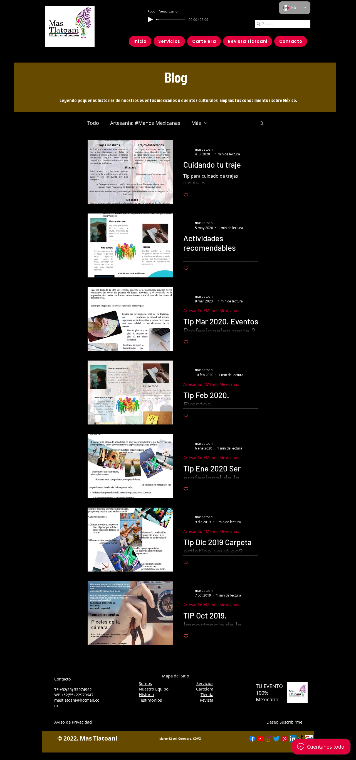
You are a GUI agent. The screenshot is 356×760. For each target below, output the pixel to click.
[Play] (150, 19)
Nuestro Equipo (154, 689)
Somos (145, 683)
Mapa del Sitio (175, 676)
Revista (206, 700)
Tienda (207, 694)
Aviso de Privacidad (73, 722)
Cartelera (204, 689)
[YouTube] (260, 738)
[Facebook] (252, 738)
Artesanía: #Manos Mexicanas (145, 123)
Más (196, 123)
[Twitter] (276, 738)
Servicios (204, 683)
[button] (261, 123)
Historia (146, 694)
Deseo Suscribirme (284, 722)
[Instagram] (268, 738)
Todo (93, 123)
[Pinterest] (284, 738)
